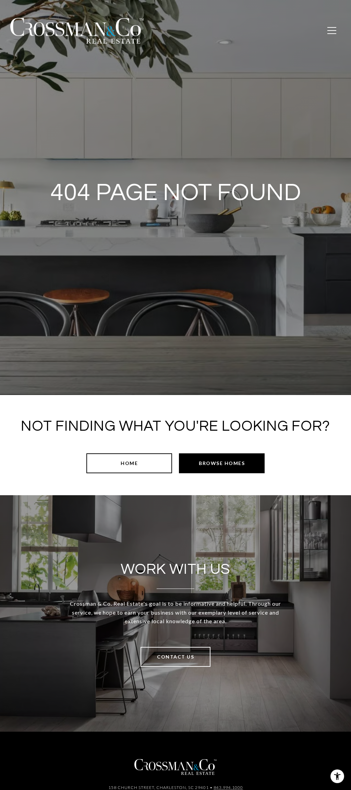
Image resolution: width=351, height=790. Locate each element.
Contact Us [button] (175, 657)
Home (129, 463)
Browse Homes (222, 463)
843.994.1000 (228, 787)
